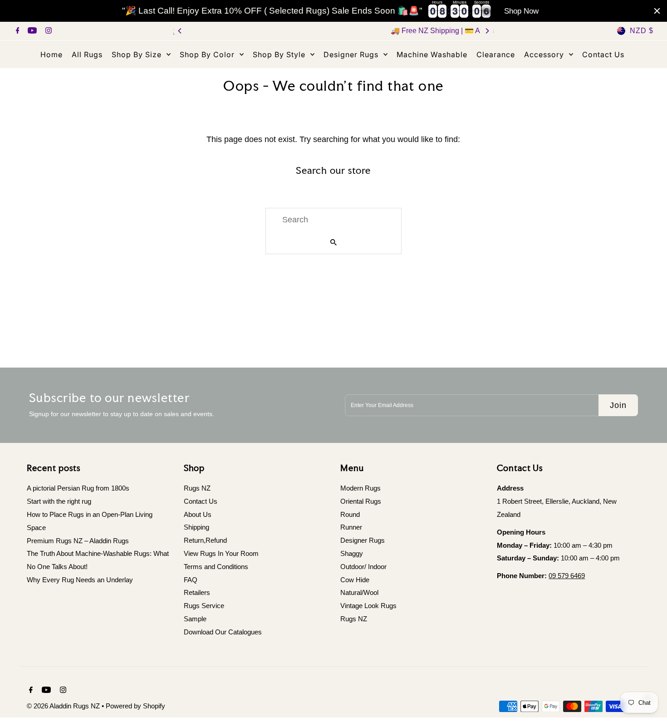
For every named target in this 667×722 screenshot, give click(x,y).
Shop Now (521, 11)
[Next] (487, 31)
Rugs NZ (197, 488)
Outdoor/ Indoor (363, 566)
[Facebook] (17, 31)
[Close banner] (657, 10)
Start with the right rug (59, 501)
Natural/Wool (359, 593)
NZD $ (641, 30)
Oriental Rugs (360, 501)
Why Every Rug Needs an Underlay (80, 580)
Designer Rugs (362, 541)
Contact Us (200, 501)
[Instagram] (47, 31)
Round (350, 514)
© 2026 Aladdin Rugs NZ (64, 706)
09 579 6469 (567, 576)
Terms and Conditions (216, 566)
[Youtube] (31, 31)
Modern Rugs (360, 488)
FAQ (190, 580)
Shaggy (351, 553)
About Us (197, 514)
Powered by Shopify (135, 706)
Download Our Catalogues (223, 632)
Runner (351, 527)
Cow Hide (354, 580)
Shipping (196, 527)
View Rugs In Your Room (221, 553)
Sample (195, 619)
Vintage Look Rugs (368, 606)
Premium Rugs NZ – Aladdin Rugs (78, 541)
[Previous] (180, 31)
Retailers (197, 593)
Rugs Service (204, 606)
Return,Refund (205, 541)
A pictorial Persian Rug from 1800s (78, 488)
